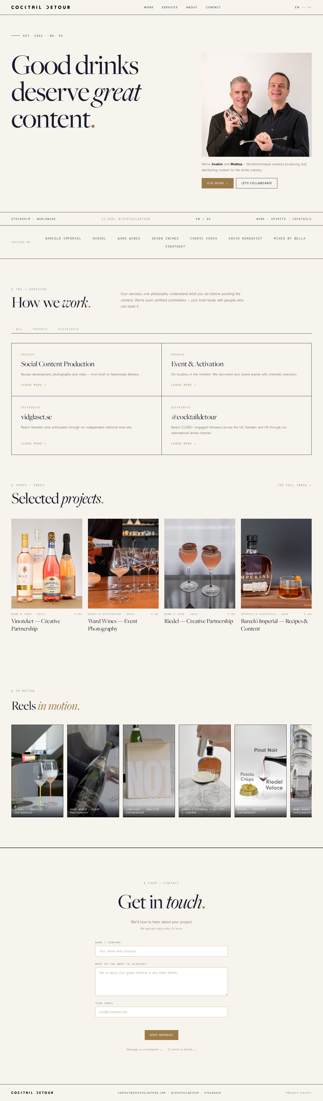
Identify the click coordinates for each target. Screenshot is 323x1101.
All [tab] (19, 329)
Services (170, 7)
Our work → (217, 183)
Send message (161, 1035)
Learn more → (34, 385)
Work (149, 7)
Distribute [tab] (68, 329)
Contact (213, 7)
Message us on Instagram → (145, 1049)
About (191, 7)
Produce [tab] (40, 329)
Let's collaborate (256, 183)
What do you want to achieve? (121, 964)
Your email (104, 1003)
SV (310, 7)
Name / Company (108, 942)
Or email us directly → (182, 1049)
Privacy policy (299, 1092)
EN (297, 7)
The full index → (295, 485)
